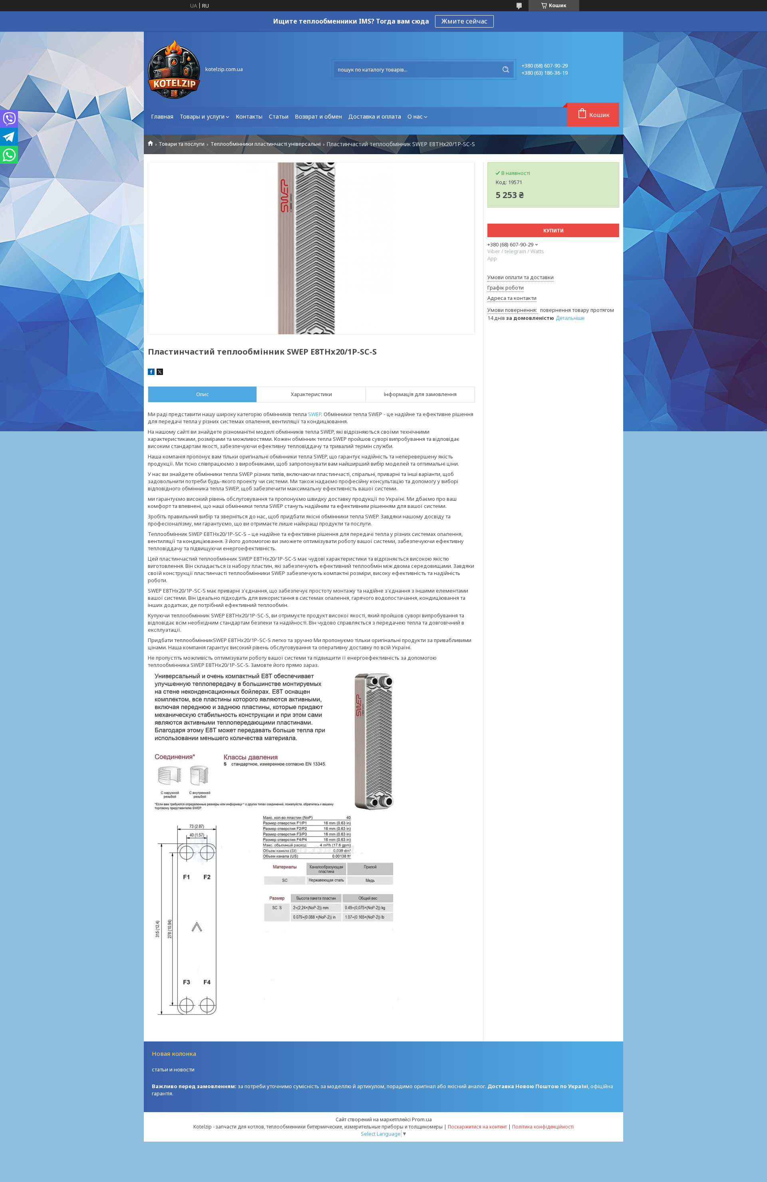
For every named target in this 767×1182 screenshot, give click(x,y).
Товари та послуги (182, 144)
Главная (162, 116)
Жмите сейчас (464, 21)
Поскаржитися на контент (477, 1126)
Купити (553, 230)
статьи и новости (173, 1069)
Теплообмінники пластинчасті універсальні (266, 144)
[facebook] (151, 373)
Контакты (249, 116)
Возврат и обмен (318, 116)
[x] (160, 373)
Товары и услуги (202, 116)
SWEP (314, 414)
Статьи (278, 116)
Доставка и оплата (374, 116)
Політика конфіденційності (543, 1126)
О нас (415, 116)
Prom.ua (422, 1119)
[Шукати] (506, 69)
